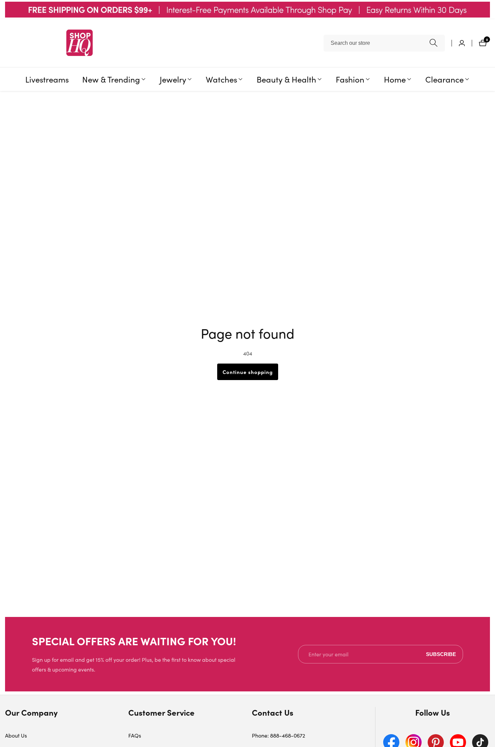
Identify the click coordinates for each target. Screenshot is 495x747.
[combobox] (384, 43)
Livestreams (47, 78)
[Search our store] (433, 43)
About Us (16, 735)
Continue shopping (248, 371)
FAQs (134, 735)
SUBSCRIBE (441, 654)
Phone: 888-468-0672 (278, 735)
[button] (111, 79)
